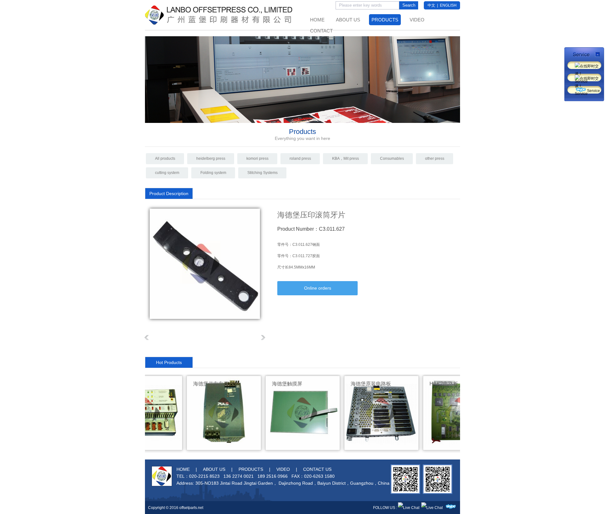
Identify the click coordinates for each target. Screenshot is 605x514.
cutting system (167, 172)
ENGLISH (448, 5)
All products (165, 158)
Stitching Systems (262, 172)
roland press (300, 158)
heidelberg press (210, 158)
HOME (317, 19)
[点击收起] (584, 53)
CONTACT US (317, 469)
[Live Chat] (408, 507)
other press (434, 158)
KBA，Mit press (345, 158)
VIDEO (417, 19)
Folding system (213, 172)
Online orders (317, 288)
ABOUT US (348, 19)
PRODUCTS (385, 19)
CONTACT (321, 30)
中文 (431, 5)
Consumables (392, 158)
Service (584, 66)
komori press (257, 158)
